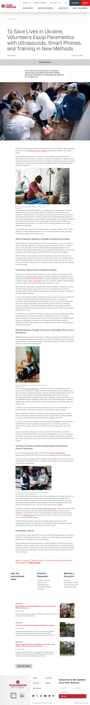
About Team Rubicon (80, 8)
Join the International (17, 576)
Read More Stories (24, 666)
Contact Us (36, 683)
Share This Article (45, 62)
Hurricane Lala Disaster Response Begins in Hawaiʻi (35, 625)
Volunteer (75, 3)
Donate (85, 3)
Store (25, 3)
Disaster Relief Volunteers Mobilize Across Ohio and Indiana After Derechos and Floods (35, 645)
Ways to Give (62, 8)
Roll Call (53, 3)
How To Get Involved (45, 8)
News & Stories (40, 3)
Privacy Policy (37, 688)
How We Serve (28, 8)
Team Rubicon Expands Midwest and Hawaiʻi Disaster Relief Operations (35, 607)
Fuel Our (42, 575)
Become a (69, 575)
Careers (47, 683)
